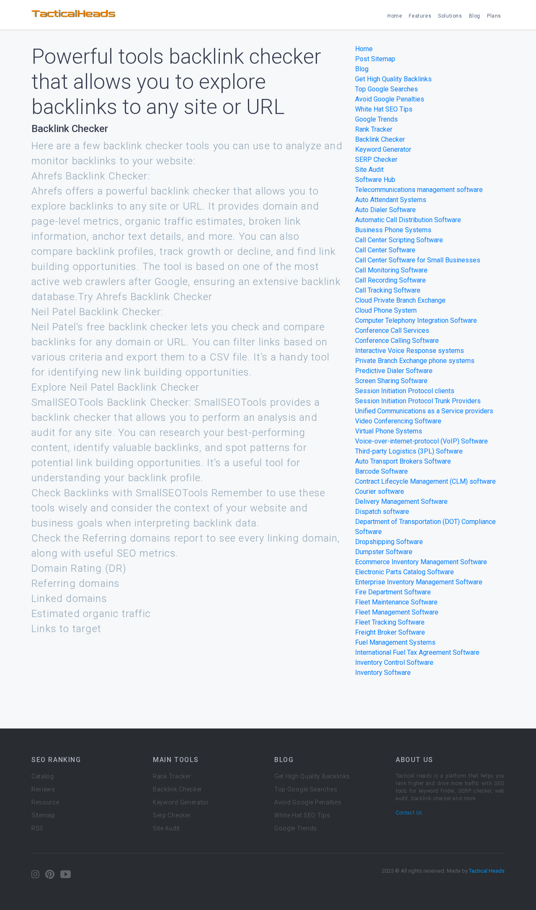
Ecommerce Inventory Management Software (421, 562)
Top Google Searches (386, 89)
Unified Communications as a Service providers (424, 411)
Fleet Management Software (396, 612)
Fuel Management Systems (395, 642)
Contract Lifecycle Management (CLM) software (425, 481)
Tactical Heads (487, 871)
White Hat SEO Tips (383, 109)
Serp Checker (172, 815)
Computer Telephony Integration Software (416, 320)
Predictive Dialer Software (394, 371)
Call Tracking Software (387, 290)
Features (420, 16)
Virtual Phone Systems (388, 431)
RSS (37, 828)
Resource (45, 802)
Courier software (379, 491)
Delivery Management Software (401, 502)
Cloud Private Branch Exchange (400, 300)
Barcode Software (381, 471)
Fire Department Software (393, 592)
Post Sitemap (375, 59)
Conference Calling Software (397, 341)
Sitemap (43, 815)
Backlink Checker (380, 139)
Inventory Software (383, 673)
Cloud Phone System (386, 310)
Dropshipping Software (389, 542)
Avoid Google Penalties (389, 99)
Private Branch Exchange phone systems (414, 361)
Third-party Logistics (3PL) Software (409, 451)
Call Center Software (385, 250)
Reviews (43, 789)
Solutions (450, 16)
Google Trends (376, 119)
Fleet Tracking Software (390, 622)
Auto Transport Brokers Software (403, 461)
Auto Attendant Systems (390, 200)
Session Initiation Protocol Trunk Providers (418, 401)
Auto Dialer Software (385, 210)
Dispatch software (382, 512)
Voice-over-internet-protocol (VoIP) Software (421, 441)
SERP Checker (376, 159)
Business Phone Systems (393, 230)
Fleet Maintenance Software (396, 602)
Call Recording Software (390, 280)
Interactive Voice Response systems (409, 351)
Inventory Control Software (394, 662)
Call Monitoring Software (391, 270)
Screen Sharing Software (391, 381)
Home (394, 16)
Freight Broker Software (390, 632)
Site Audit (369, 170)
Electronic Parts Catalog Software (404, 572)
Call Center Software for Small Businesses (417, 260)
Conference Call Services (392, 330)
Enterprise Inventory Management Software (418, 582)
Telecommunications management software (419, 190)
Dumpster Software (383, 552)
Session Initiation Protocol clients (404, 391)
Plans (494, 16)
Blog (474, 16)
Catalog (42, 776)
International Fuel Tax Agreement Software (417, 652)
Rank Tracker (373, 129)
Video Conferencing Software (398, 421)
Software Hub (375, 180)
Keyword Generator (383, 149)
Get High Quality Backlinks (393, 79)
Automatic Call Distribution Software (408, 220)
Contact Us (409, 813)
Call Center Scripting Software (399, 240)
